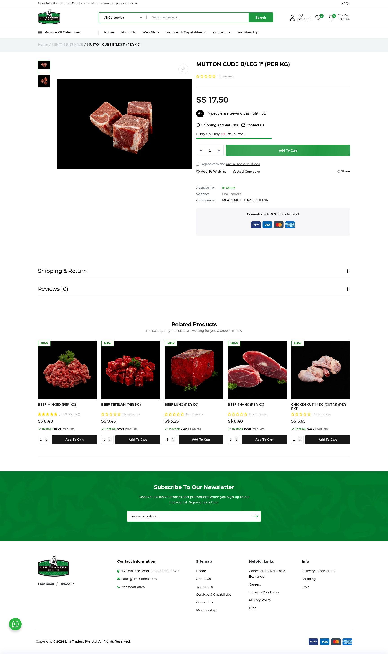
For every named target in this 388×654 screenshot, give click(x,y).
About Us (128, 32)
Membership (248, 32)
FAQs (346, 3)
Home (109, 32)
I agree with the (230, 164)
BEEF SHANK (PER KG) (246, 404)
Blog (253, 608)
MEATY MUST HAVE (67, 44)
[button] (206, 76)
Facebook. (46, 584)
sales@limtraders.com (139, 579)
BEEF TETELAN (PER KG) (121, 404)
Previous (40, 392)
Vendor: (202, 194)
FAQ (305, 586)
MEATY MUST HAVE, (238, 200)
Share (345, 171)
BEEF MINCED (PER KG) (57, 404)
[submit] (255, 516)
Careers (255, 584)
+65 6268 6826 (133, 586)
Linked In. (67, 584)
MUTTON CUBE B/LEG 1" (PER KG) (243, 64)
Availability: (205, 187)
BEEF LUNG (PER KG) (181, 404)
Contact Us (222, 32)
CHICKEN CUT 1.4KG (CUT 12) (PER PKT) (318, 406)
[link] (92, 345)
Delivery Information (318, 571)
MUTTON (261, 200)
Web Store (151, 32)
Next (351, 392)
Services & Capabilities (185, 32)
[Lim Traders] (49, 17)
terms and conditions (243, 164)
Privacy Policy (260, 600)
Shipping (309, 579)
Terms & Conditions (264, 592)
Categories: (205, 200)
